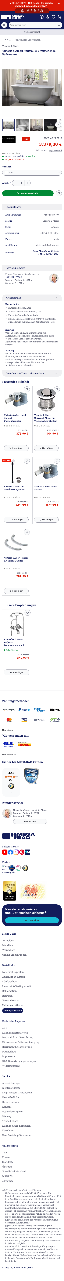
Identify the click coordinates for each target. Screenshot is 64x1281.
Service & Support (15, 267)
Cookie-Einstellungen (14, 954)
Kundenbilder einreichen (16, 1125)
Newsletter (8, 1130)
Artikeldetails (13, 297)
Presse (6, 1157)
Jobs (4, 1152)
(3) (46, 911)
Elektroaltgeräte (11, 1087)
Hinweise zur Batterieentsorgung (20, 1042)
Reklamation (9, 990)
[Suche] (59, 25)
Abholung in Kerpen (13, 976)
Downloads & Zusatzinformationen (25, 373)
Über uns (7, 1166)
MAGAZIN (7, 1176)
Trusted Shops (10, 1120)
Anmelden (8, 940)
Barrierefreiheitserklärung (17, 1046)
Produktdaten (14, 206)
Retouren (7, 995)
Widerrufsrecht (11, 1065)
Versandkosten (10, 1000)
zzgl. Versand (35, 1190)
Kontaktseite (30, 821)
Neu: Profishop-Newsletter (17, 1135)
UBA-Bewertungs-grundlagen (19, 1061)
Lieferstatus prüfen (13, 971)
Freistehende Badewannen (27, 39)
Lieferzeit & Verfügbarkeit (16, 986)
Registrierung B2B (12, 1111)
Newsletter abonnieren (26, 910)
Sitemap (6, 1116)
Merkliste (7, 945)
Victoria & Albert (10, 46)
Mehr (26, 1222)
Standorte (7, 1161)
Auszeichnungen (11, 1083)
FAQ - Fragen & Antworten (17, 1092)
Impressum (8, 1056)
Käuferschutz (9, 981)
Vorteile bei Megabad (14, 1171)
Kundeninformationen (15, 1032)
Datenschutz (9, 1051)
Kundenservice (10, 1101)
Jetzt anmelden (32, 920)
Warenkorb (8, 949)
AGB (4, 1027)
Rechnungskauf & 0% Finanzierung (32, 32)
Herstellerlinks (10, 1097)
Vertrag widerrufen (13, 1010)
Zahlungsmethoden (13, 1005)
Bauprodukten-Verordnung (17, 1037)
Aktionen (7, 1180)
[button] (9, 139)
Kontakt (6, 1106)
